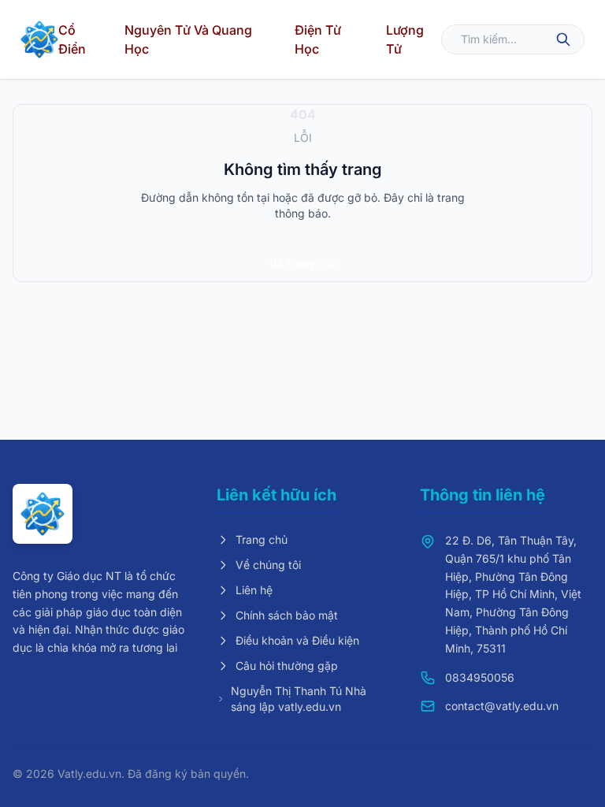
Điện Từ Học (318, 39)
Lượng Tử (405, 39)
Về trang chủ (302, 263)
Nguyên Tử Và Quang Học (188, 39)
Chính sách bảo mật (287, 615)
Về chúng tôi (268, 564)
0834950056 (479, 677)
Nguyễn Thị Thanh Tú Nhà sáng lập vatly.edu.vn (298, 698)
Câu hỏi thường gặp (287, 665)
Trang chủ (262, 539)
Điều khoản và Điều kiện (297, 640)
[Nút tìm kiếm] (563, 39)
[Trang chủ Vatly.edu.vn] (39, 39)
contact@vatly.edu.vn (502, 705)
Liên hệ (254, 590)
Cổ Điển (72, 39)
